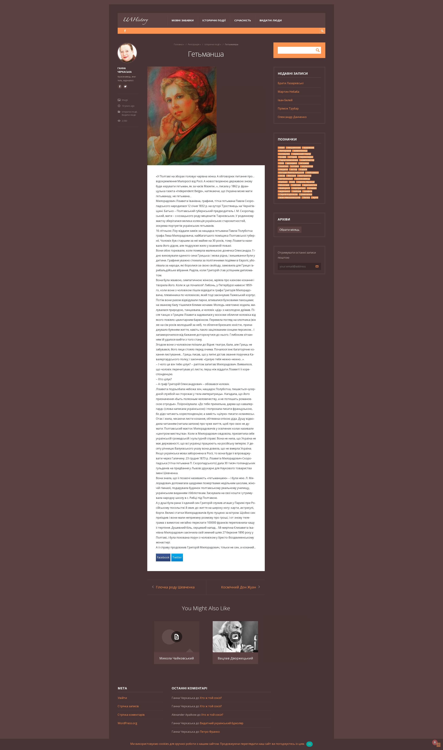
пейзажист (313, 172)
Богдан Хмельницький (291, 172)
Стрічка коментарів (131, 715)
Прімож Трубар (288, 108)
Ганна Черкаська (124, 70)
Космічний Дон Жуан (238, 587)
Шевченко (306, 194)
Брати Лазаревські (291, 83)
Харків (303, 169)
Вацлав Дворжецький (235, 658)
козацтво (284, 154)
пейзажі (296, 185)
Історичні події (214, 20)
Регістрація (193, 44)
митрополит (286, 179)
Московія (284, 185)
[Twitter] (125, 86)
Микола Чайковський (176, 658)
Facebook (163, 557)
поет (282, 148)
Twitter (177, 557)
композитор (307, 160)
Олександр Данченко (292, 117)
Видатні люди (271, 20)
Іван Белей (285, 100)
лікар (282, 176)
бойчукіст (284, 188)
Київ (292, 182)
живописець (301, 151)
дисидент (292, 163)
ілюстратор (305, 176)
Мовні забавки (183, 20)
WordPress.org (127, 723)
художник (309, 148)
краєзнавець (303, 179)
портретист (299, 188)
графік (282, 157)
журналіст (284, 191)
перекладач (306, 157)
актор (294, 169)
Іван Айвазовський (290, 197)
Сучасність (242, 20)
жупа (315, 197)
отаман (312, 188)
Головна (178, 44)
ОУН (281, 163)
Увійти (122, 698)
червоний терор (302, 154)
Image (125, 100)
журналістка (310, 185)
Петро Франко (210, 732)
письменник (294, 148)
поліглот (284, 166)
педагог (283, 169)
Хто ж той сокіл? (211, 698)
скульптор (307, 166)
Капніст (283, 182)
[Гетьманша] (206, 116)
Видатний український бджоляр (221, 723)
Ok (309, 744)
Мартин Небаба (288, 92)
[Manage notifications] (435, 742)
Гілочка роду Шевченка (175, 587)
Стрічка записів (128, 706)
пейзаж (297, 191)
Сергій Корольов (288, 194)
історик (293, 157)
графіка (308, 191)
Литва (306, 197)
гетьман (304, 163)
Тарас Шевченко (288, 160)
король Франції (306, 182)
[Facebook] (125, 31)
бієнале (292, 176)
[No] (438, 745)
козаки (295, 166)
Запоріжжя (285, 151)
